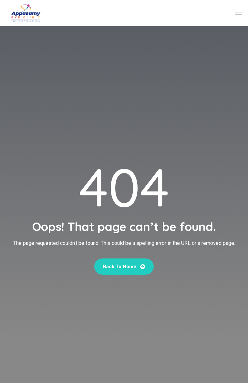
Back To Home (120, 266)
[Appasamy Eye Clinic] (26, 13)
